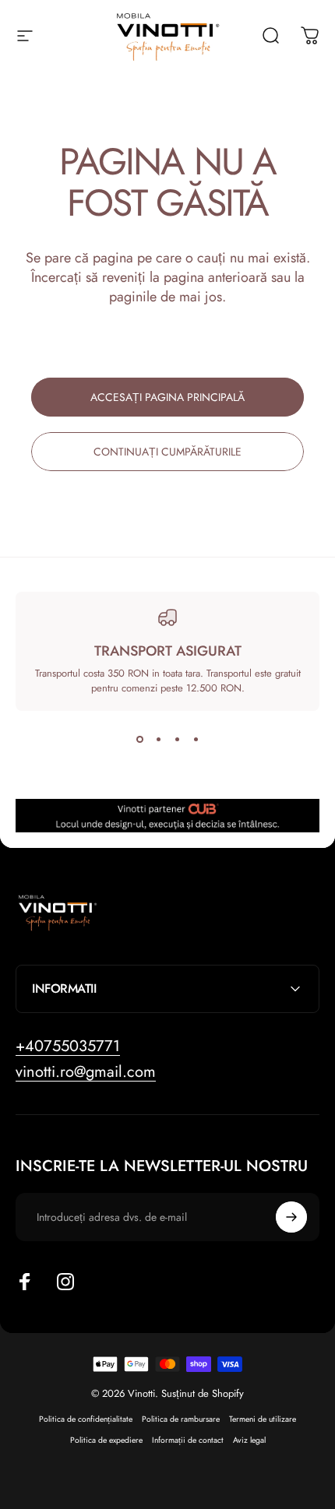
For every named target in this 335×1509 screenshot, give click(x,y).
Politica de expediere (106, 1440)
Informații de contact (188, 1440)
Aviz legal (249, 1440)
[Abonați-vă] (291, 1217)
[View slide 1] (139, 739)
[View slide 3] (177, 739)
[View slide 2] (158, 739)
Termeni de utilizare (262, 1419)
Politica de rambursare (181, 1419)
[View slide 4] (195, 739)
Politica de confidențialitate (85, 1419)
